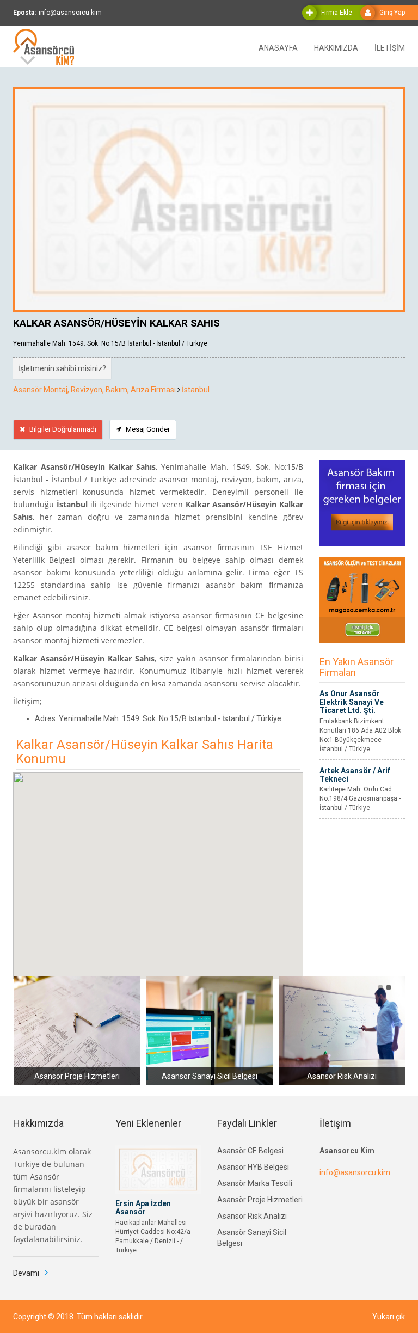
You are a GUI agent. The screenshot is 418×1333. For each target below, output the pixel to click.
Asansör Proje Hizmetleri (260, 1199)
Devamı (26, 1273)
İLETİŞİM (389, 47)
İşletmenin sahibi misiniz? (62, 368)
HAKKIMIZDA (336, 47)
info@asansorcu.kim (354, 1172)
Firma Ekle (336, 12)
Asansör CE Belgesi (250, 1150)
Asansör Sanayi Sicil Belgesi (251, 1238)
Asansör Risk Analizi (252, 1216)
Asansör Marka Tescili (254, 1183)
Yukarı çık (388, 1316)
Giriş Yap (392, 12)
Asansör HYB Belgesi (253, 1167)
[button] (380, 987)
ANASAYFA (278, 47)
